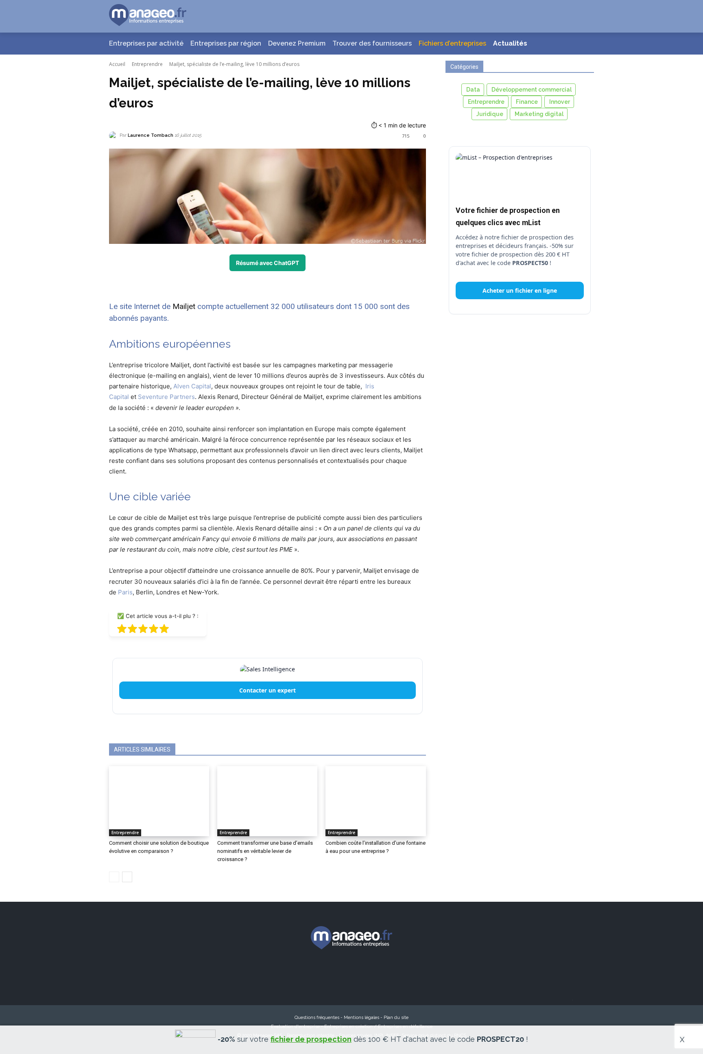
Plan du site (396, 1017)
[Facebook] (307, 973)
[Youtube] (396, 973)
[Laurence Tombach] (114, 135)
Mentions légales (361, 1017)
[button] (577, 16)
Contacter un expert (267, 690)
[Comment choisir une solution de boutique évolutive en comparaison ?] (159, 801)
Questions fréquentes (317, 1017)
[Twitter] (337, 973)
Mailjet (183, 306)
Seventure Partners (166, 397)
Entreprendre (147, 64)
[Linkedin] (367, 973)
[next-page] (127, 877)
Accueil (117, 64)
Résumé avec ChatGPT (267, 262)
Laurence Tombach (150, 135)
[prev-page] (114, 877)
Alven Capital (192, 386)
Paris (125, 592)
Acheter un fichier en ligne (519, 290)
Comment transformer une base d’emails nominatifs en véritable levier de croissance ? (265, 851)
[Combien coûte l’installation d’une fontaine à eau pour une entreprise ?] (375, 801)
